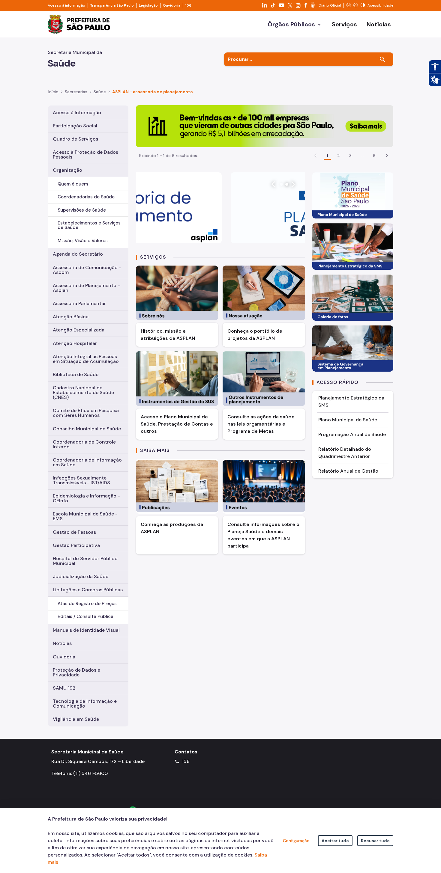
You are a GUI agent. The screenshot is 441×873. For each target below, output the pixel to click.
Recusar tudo (375, 840)
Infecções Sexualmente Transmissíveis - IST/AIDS (81, 480)
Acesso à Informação (77, 112)
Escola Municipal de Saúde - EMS (85, 516)
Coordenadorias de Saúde (86, 197)
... (362, 155)
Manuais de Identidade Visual (86, 630)
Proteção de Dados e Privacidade (76, 672)
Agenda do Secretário (78, 254)
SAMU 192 (64, 688)
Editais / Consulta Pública (85, 616)
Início (53, 91)
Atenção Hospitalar (75, 343)
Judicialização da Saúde (80, 576)
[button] (386, 155)
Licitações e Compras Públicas (88, 589)
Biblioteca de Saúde (75, 374)
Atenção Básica (70, 316)
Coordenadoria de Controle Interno (84, 444)
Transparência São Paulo (112, 5)
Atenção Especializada (78, 330)
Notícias (62, 643)
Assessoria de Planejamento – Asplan (87, 287)
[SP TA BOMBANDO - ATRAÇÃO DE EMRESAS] (264, 126)
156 (188, 5)
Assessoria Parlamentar (79, 303)
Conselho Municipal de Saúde (87, 429)
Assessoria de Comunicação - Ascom (87, 269)
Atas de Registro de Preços (87, 604)
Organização (67, 170)
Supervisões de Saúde (82, 210)
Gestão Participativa (76, 545)
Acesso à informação (66, 5)
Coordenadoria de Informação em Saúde (87, 462)
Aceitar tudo (335, 840)
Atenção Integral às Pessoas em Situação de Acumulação (86, 358)
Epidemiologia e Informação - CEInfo (86, 498)
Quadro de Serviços (75, 139)
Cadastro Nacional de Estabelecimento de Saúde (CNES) (83, 392)
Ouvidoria (171, 5)
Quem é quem (73, 184)
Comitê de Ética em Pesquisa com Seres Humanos (86, 412)
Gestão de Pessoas (74, 532)
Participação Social (75, 126)
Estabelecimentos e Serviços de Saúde (89, 225)
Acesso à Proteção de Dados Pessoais (85, 154)
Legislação (148, 5)
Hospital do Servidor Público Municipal (85, 560)
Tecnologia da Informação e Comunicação (85, 703)
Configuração (296, 840)
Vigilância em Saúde (76, 719)
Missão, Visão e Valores (83, 241)
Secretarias (76, 91)
